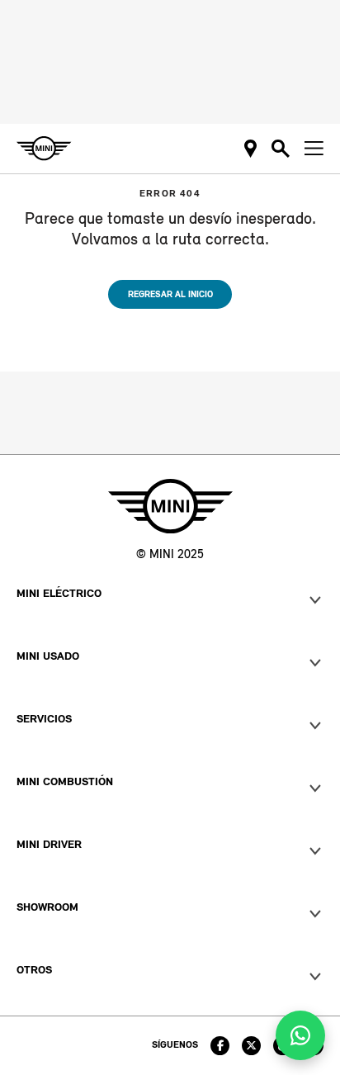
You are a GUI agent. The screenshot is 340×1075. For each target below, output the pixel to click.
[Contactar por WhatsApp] (300, 1035)
